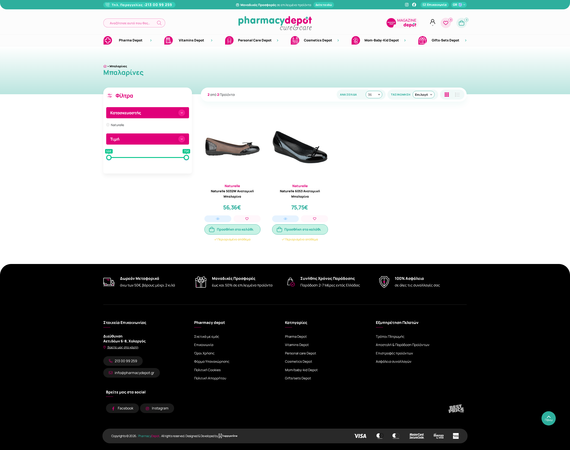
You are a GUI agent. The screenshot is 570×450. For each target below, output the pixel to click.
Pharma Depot (296, 336)
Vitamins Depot (297, 344)
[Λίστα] (446, 94)
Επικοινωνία (203, 344)
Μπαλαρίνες (118, 66)
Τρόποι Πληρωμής (390, 336)
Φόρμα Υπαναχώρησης (211, 361)
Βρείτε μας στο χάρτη (122, 347)
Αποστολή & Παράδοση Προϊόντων (403, 344)
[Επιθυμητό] (247, 218)
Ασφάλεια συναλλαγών (393, 361)
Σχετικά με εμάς (206, 336)
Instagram (160, 408)
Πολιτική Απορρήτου (210, 378)
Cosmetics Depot (298, 361)
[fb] (414, 5)
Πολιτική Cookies (207, 370)
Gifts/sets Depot (298, 378)
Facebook (125, 408)
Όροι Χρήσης (204, 353)
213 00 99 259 (158, 4)
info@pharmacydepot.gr (134, 372)
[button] (134, 22)
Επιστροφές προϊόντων (394, 353)
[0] (445, 23)
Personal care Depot (300, 353)
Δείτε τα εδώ (324, 5)
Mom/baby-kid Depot (301, 370)
